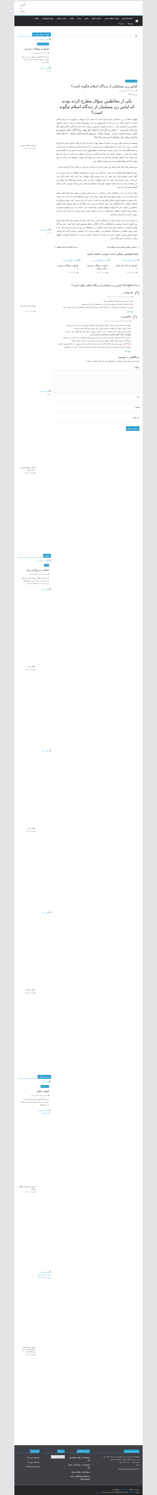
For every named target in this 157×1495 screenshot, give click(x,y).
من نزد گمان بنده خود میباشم (67, 247)
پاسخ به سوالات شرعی (111, 18)
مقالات (36, 18)
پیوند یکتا (109, 297)
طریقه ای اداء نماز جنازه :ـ (126, 267)
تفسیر (86, 18)
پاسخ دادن (130, 312)
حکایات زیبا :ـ (31, 666)
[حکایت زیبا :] (44, 830)
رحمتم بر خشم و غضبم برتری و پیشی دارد (122, 247)
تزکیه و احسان (96, 18)
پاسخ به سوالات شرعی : (36, 48)
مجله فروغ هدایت (47, 18)
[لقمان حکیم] (34, 1081)
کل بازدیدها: (36, 1466)
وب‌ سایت (135, 417)
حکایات (72, 18)
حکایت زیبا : (31, 828)
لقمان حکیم (43, 1091)
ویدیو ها (130, 23)
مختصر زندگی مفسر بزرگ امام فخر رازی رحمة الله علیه (28, 1349)
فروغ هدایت (122, 91)
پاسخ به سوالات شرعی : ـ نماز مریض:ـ (97, 267)
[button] (33, 18)
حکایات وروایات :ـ (29, 990)
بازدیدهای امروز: (34, 1457)
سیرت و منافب (61, 18)
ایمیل (136, 407)
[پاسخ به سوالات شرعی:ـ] (44, 147)
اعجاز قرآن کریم (127, 18)
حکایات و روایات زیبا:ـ (37, 570)
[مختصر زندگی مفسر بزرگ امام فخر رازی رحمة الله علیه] (44, 1351)
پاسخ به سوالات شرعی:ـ (27, 145)
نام (137, 397)
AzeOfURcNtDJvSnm (83, 1476)
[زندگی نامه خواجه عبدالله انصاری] (44, 1189)
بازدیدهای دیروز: (34, 1462)
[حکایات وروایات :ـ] (44, 991)
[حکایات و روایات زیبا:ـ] (34, 560)
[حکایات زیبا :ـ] (44, 668)
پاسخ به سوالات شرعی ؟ (68, 267)
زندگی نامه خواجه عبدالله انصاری (27, 1188)
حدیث (79, 18)
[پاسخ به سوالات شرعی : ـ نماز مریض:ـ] (101, 260)
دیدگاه (136, 367)
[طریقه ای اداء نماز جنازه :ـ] (130, 260)
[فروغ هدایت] (136, 21)
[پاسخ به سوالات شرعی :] (34, 39)
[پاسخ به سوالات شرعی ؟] (71, 260)
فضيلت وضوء (76, 1472)
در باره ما (121, 23)
